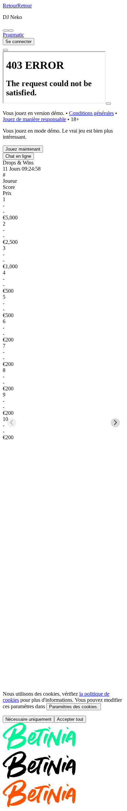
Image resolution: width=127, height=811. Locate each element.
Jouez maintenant (22, 149)
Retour (10, 5)
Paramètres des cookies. (73, 638)
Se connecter (18, 41)
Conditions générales (91, 113)
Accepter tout (70, 651)
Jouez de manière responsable (34, 119)
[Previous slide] (11, 388)
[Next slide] (115, 388)
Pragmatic (13, 35)
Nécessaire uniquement (28, 651)
